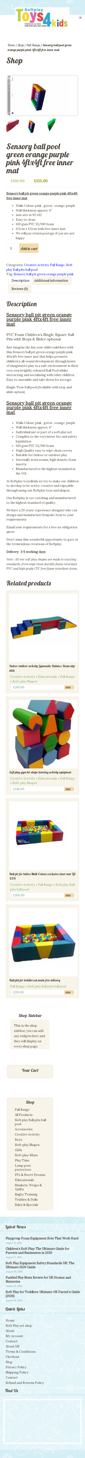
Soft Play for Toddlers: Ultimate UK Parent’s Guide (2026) (43, 1294)
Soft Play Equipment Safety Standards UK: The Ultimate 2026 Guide (40, 1265)
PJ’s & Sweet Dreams (30, 1175)
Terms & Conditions (21, 1352)
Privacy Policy (16, 1367)
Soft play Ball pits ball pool (30, 1122)
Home (11, 45)
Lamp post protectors (23, 1168)
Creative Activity (36, 265)
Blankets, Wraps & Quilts (28, 1187)
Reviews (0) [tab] (20, 289)
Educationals (24, 1180)
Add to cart (29, 248)
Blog (9, 1362)
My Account (14, 1336)
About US (12, 1346)
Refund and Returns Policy (25, 1383)
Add (67, 687)
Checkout (12, 1357)
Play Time (22, 1160)
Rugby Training (26, 1194)
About (10, 1331)
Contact (12, 1341)
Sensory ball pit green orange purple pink (44, 274)
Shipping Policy (17, 1372)
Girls (18, 1150)
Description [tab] (20, 281)
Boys (18, 1140)
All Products (24, 1115)
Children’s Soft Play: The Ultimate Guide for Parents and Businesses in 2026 (37, 1251)
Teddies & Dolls (26, 1200)
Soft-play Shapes (27, 1145)
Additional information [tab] (51, 281)
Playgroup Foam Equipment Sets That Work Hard (42, 1238)
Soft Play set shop (19, 1326)
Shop (20, 45)
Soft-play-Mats (26, 1155)
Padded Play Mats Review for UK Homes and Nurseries (38, 1280)
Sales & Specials (26, 1205)
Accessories (24, 1129)
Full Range (33, 45)
